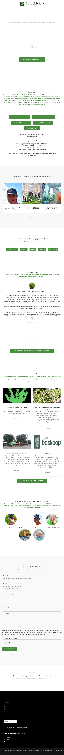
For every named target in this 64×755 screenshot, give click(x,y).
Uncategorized (7, 709)
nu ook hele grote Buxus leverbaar (16, 453)
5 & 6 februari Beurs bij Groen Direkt (17, 407)
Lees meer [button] (16, 419)
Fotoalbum (6, 702)
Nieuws (5, 706)
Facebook (8, 737)
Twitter (7, 739)
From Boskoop (47, 453)
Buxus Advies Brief (10, 727)
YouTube (8, 741)
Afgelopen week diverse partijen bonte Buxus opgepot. (47, 408)
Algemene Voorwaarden (22, 727)
